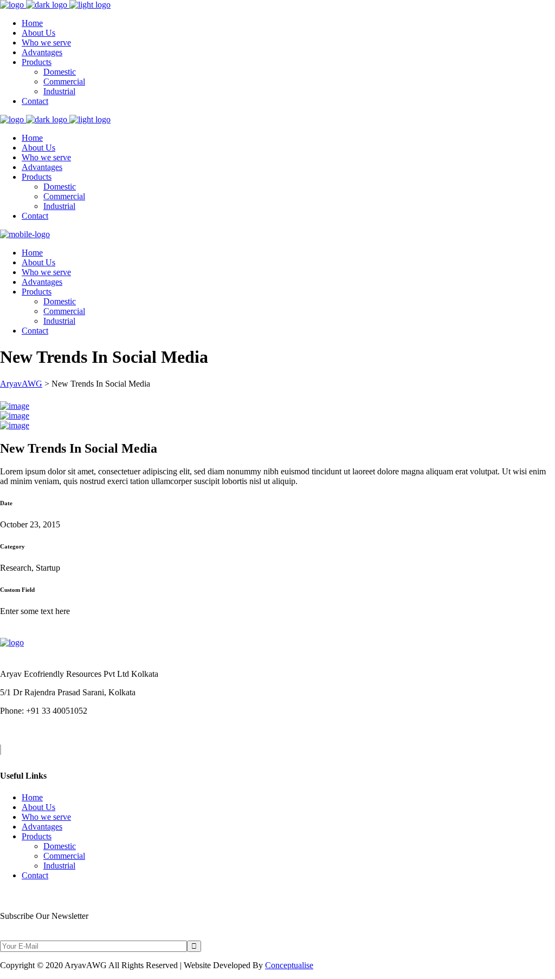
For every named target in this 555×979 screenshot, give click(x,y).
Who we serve (46, 816)
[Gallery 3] (14, 425)
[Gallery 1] (14, 405)
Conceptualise (289, 965)
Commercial (64, 855)
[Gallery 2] (14, 415)
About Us (38, 807)
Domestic (59, 846)
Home (32, 797)
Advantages (42, 826)
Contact (35, 875)
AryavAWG (21, 383)
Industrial (59, 865)
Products (36, 836)
